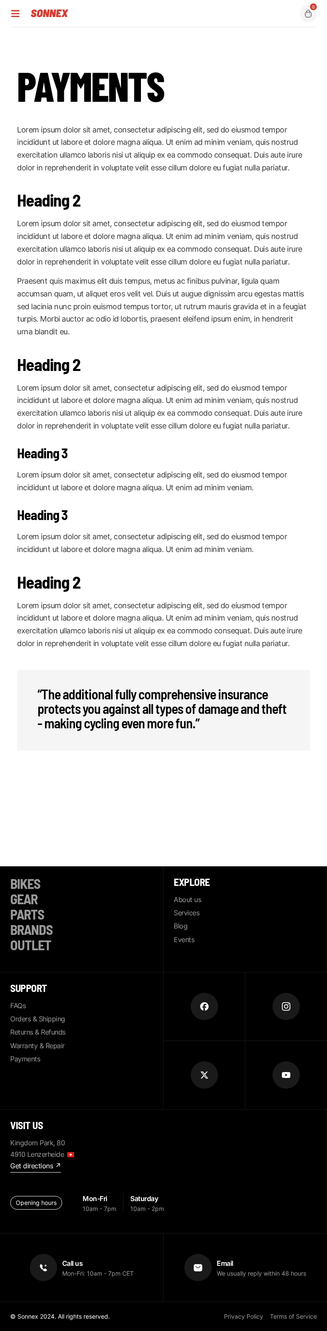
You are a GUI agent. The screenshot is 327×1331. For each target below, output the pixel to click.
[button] (308, 13)
